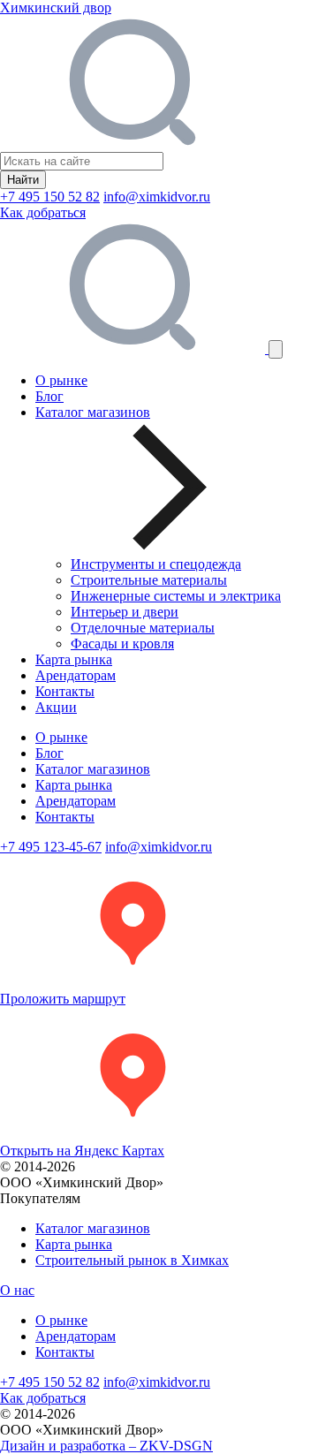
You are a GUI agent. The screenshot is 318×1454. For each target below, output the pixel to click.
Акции (56, 707)
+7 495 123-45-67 (51, 846)
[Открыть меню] (276, 349)
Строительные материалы (149, 579)
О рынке (61, 380)
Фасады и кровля (122, 643)
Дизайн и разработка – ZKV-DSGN (106, 1445)
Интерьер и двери (124, 611)
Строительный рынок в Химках (132, 1260)
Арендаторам (75, 675)
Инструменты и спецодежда (156, 564)
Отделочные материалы (143, 627)
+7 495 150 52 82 (50, 196)
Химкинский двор (55, 7)
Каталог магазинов (92, 768)
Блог (49, 396)
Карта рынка (73, 659)
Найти (23, 179)
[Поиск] (134, 348)
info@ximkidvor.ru (156, 196)
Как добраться (43, 212)
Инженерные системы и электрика (176, 595)
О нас (17, 1290)
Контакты (65, 691)
